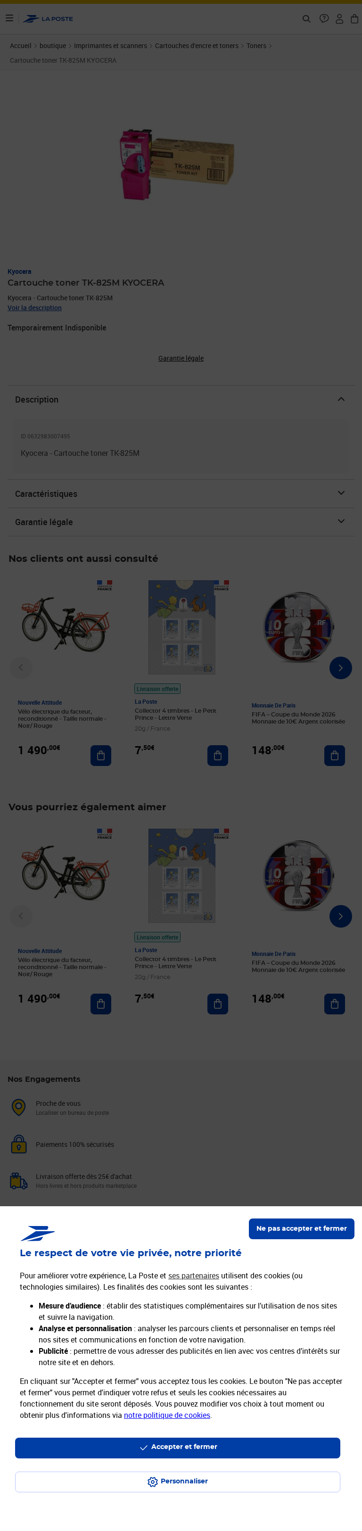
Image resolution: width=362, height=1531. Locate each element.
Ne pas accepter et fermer (301, 1229)
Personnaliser (184, 1481)
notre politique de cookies (167, 1415)
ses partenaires (193, 1275)
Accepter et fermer (184, 1447)
